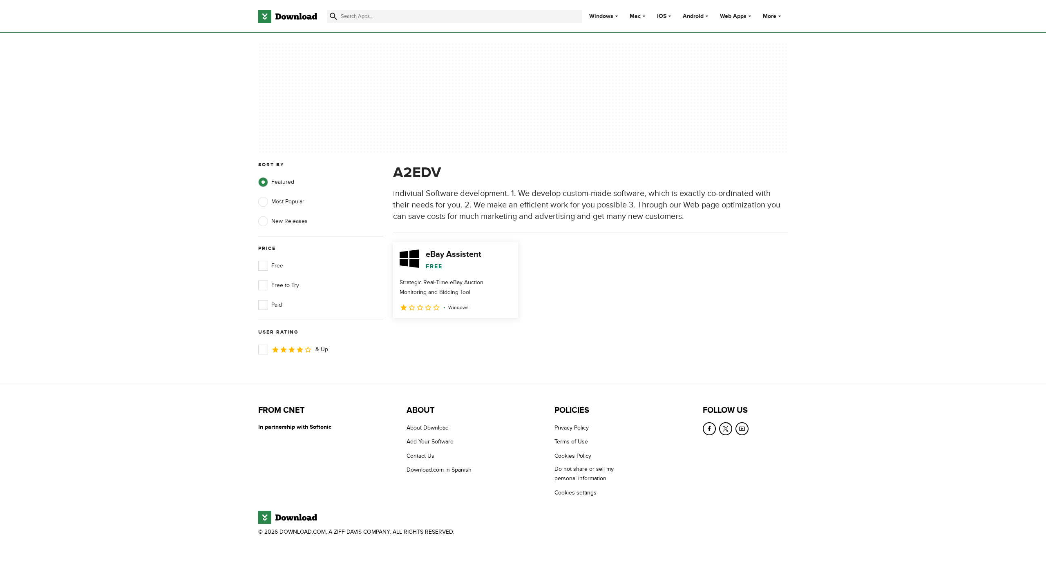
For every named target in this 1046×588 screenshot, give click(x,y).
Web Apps (733, 16)
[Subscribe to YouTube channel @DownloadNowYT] (742, 428)
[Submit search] (333, 16)
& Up (321, 349)
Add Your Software (430, 441)
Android (693, 16)
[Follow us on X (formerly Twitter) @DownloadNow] (725, 428)
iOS (661, 16)
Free (277, 265)
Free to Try (285, 285)
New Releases (289, 221)
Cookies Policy (572, 455)
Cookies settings (575, 492)
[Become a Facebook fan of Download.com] (709, 428)
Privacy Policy (571, 427)
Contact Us (420, 455)
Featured (282, 181)
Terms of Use (571, 441)
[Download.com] (287, 16)
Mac (635, 16)
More (769, 16)
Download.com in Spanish (439, 469)
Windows (601, 16)
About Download (428, 427)
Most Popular (287, 201)
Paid (276, 304)
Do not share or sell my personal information (584, 474)
